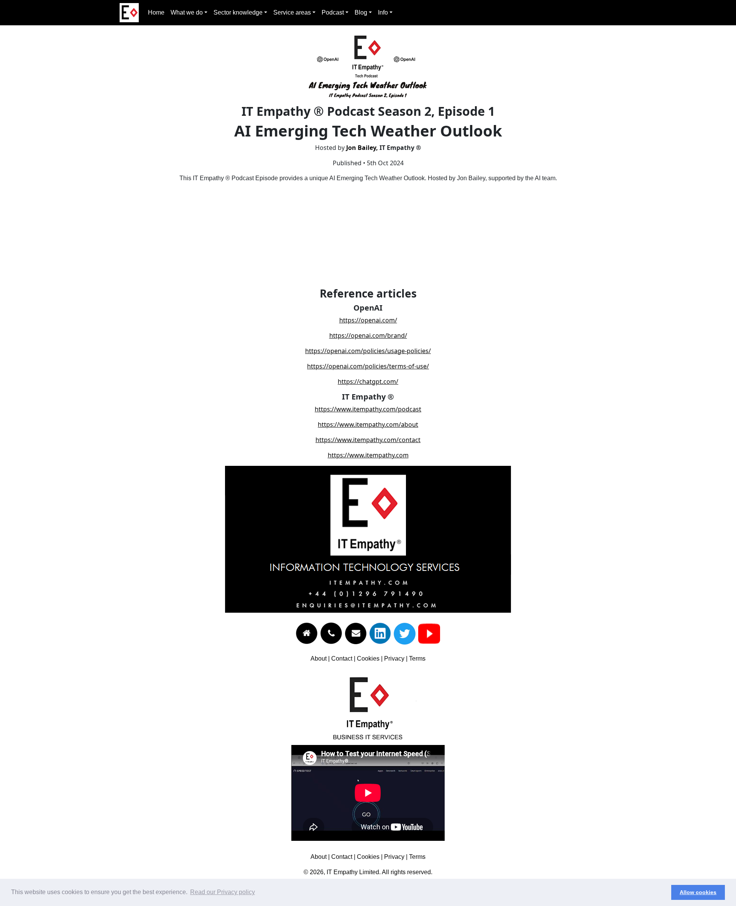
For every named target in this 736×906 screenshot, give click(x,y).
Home (156, 12)
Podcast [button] (333, 12)
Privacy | (396, 658)
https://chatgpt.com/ (368, 381)
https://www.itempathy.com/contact (368, 440)
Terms (417, 658)
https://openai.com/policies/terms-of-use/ (368, 366)
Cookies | (370, 658)
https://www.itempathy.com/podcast (368, 409)
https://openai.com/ (368, 320)
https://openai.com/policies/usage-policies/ (368, 351)
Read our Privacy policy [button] (222, 892)
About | (320, 658)
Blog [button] (361, 12)
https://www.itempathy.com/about (368, 424)
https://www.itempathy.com (368, 455)
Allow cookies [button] (698, 892)
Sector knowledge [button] (238, 12)
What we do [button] (187, 12)
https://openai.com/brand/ (368, 335)
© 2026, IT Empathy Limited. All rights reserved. (368, 872)
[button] (663, 893)
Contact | (344, 658)
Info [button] (383, 12)
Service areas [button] (292, 12)
